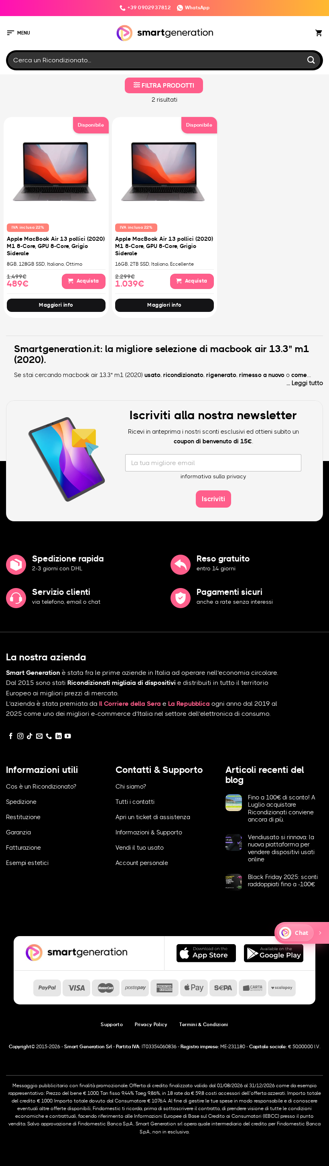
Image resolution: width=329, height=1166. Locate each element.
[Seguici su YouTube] (68, 736)
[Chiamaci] (49, 736)
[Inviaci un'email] (39, 736)
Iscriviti (213, 499)
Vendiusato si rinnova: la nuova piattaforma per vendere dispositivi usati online (281, 848)
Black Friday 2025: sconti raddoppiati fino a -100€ (283, 880)
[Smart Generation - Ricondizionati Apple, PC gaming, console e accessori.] (165, 33)
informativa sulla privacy (213, 477)
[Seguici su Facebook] (11, 736)
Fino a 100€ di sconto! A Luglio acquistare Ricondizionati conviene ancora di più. (281, 809)
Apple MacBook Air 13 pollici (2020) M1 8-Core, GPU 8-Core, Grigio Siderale (56, 246)
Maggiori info (56, 305)
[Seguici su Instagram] (20, 736)
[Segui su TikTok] (29, 736)
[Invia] (311, 60)
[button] (18, 33)
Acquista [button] (87, 281)
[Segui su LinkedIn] (58, 736)
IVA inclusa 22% (28, 227)
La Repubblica (189, 704)
